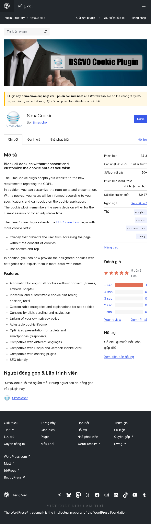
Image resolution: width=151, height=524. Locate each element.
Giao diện (48, 430)
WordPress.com (17, 456)
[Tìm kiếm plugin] (46, 31)
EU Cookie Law (67, 222)
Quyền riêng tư (14, 444)
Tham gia (121, 423)
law (143, 228)
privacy (141, 236)
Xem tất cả (139, 320)
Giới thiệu (10, 423)
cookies (140, 220)
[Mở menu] (144, 6)
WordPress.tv (89, 444)
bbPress (12, 470)
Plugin (45, 437)
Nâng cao (111, 247)
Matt (9, 463)
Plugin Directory (14, 17)
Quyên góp (124, 437)
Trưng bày (48, 423)
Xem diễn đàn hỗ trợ (119, 357)
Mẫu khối (47, 444)
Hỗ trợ (142, 139)
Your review (112, 320)
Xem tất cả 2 (139, 203)
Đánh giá (34, 139)
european (132, 228)
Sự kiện (119, 430)
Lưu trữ (9, 437)
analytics (140, 212)
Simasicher (40, 122)
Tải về (140, 119)
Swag (120, 444)
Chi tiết (13, 139)
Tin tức (9, 430)
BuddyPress (14, 477)
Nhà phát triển (60, 139)
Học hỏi (83, 423)
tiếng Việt (20, 495)
